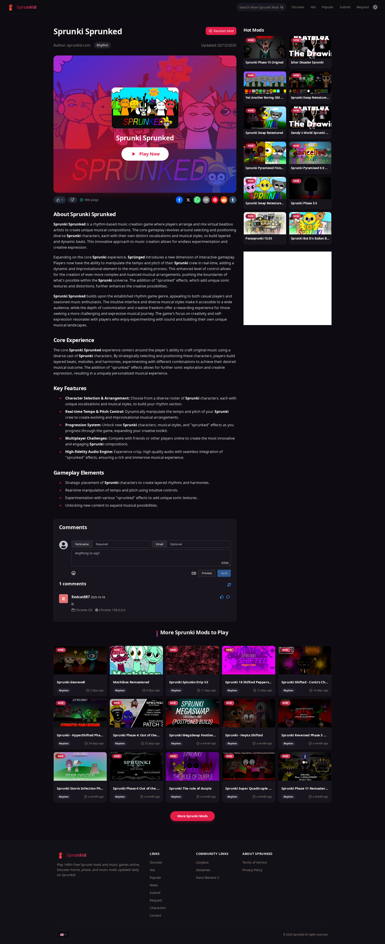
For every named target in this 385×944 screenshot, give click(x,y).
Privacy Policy (252, 870)
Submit (345, 7)
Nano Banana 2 (207, 877)
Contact (155, 915)
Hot (313, 7)
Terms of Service (254, 862)
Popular (328, 7)
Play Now (149, 154)
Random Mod (224, 31)
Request (363, 7)
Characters (158, 908)
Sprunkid (298, 934)
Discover (298, 7)
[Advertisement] (288, 288)
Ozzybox (202, 862)
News (154, 885)
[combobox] (63, 935)
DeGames (203, 870)
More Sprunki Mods (192, 816)
